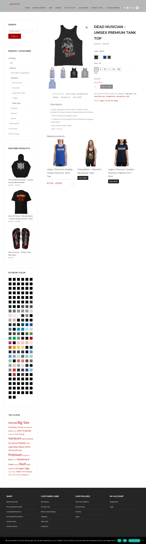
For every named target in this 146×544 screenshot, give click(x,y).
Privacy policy (134, 540)
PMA (20, 450)
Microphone (120, 96)
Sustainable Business (14, 512)
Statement (11, 469)
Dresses (14, 113)
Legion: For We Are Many (108, 101)
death (10, 431)
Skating (16, 464)
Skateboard (23, 459)
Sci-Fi (14, 460)
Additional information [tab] (77, 94)
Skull (127, 96)
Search (137, 7)
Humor (22, 443)
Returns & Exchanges (48, 512)
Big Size (23, 422)
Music (22, 446)
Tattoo (19, 471)
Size (96, 63)
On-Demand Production (15, 517)
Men (50, 8)
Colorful (20, 427)
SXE (14, 472)
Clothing (12, 58)
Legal (77, 517)
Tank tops (128, 94)
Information (45, 502)
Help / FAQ (44, 521)
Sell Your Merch (12, 526)
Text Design (27, 471)
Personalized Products (14, 507)
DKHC (19, 430)
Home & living (97, 8)
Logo (10, 446)
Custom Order (11, 521)
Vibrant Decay (17, 475)
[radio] (96, 57)
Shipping (44, 517)
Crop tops (15, 88)
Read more (83, 178)
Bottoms (14, 108)
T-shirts (15, 98)
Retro (28, 455)
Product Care (45, 507)
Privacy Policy (80, 507)
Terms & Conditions (82, 502)
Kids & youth (70, 8)
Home (27, 8)
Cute (25, 427)
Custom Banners (113, 8)
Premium (15, 455)
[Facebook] (124, 7)
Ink (28, 443)
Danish (29, 427)
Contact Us (44, 526)
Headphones (110, 96)
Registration (114, 502)
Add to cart (106, 86)
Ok (119, 540)
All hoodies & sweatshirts (20, 73)
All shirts (14, 78)
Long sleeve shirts (18, 93)
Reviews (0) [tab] (65, 97)
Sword (10, 472)
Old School (13, 450)
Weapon (25, 475)
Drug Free (11, 434)
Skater (11, 464)
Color (96, 51)
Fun (16, 434)
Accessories (83, 8)
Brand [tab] (55, 97)
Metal (15, 447)
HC (9, 443)
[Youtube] (133, 7)
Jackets (13, 118)
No (125, 540)
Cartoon (12, 427)
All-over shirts (17, 83)
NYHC (28, 446)
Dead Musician (99, 96)
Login (111, 507)
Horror (15, 443)
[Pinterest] (130, 7)
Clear (96, 73)
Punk (24, 455)
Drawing (27, 430)
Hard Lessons (27, 439)
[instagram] (127, 7)
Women (58, 8)
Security (78, 512)
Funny (21, 434)
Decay (15, 431)
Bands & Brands (39, 8)
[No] (143, 540)
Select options (72, 184)
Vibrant (10, 475)
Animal (12, 423)
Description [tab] (58, 94)
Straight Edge (23, 468)
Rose (10, 459)
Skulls (28, 464)
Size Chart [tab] (77, 97)
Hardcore (14, 438)
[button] (87, 28)
